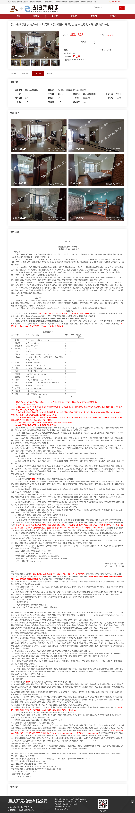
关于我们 (113, 16)
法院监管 (94, 16)
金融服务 (55, 16)
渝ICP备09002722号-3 (61, 809)
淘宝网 (109, 50)
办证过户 (74, 16)
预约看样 (36, 16)
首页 (18, 16)
